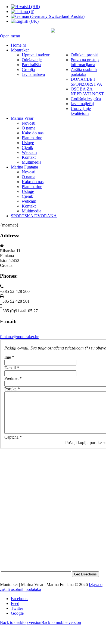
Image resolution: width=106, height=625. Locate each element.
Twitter (17, 608)
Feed (15, 603)
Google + (19, 613)
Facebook (19, 598)
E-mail (11, 367)
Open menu (10, 36)
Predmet (13, 378)
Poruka (12, 389)
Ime (9, 357)
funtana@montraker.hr (19, 336)
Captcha (13, 437)
